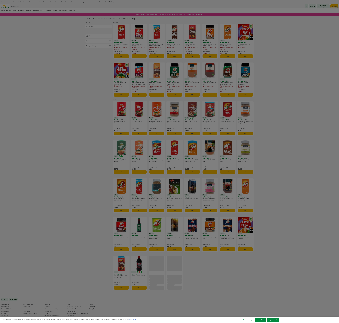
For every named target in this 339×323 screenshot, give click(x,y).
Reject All (260, 320)
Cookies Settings (247, 320)
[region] (169, 320)
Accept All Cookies (273, 320)
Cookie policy (132, 319)
